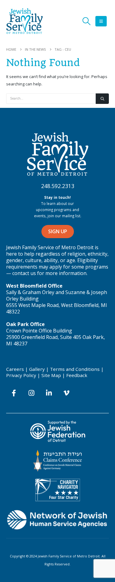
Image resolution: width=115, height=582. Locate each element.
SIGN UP (57, 231)
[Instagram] (31, 393)
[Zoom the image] (57, 135)
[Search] (102, 98)
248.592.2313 (57, 186)
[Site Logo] (24, 21)
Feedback (76, 375)
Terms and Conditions (75, 369)
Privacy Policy (21, 375)
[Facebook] (13, 393)
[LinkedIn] (49, 393)
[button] (86, 21)
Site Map (51, 375)
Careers (15, 369)
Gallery (37, 369)
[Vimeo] (66, 393)
